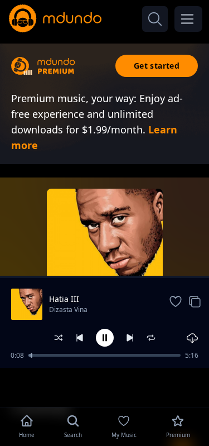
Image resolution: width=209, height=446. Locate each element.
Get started (156, 65)
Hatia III (64, 299)
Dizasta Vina (68, 309)
